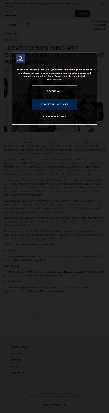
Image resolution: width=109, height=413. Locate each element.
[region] (54, 89)
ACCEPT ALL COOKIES (54, 104)
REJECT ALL (54, 91)
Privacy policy (51, 79)
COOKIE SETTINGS (54, 116)
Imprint (59, 79)
